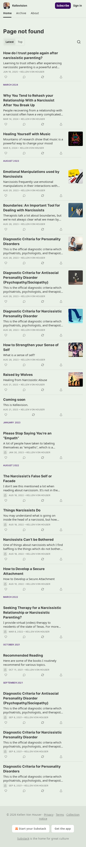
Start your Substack (32, 828)
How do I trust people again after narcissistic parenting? (30, 55)
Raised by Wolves (18, 375)
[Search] (79, 42)
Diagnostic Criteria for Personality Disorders (32, 241)
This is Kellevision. (15, 405)
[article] (43, 65)
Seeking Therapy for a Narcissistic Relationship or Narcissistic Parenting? (32, 612)
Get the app (63, 828)
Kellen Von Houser (32, 71)
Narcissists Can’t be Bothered (28, 540)
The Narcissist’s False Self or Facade (27, 478)
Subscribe (63, 5)
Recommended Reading (23, 655)
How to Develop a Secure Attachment (24, 571)
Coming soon (14, 400)
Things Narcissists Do (21, 510)
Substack (23, 838)
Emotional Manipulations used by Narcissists (31, 174)
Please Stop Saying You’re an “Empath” (27, 435)
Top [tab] (20, 42)
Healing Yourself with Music (26, 134)
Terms (60, 814)
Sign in (77, 5)
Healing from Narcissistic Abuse (25, 380)
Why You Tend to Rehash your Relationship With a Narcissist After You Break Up (28, 100)
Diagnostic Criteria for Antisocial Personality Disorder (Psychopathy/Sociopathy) (31, 277)
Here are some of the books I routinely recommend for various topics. (29, 663)
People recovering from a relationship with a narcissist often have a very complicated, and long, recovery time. (32, 112)
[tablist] (14, 42)
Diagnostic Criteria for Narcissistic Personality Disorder (32, 313)
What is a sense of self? (19, 355)
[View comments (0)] (24, 77)
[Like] (5, 77)
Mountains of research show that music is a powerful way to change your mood (33, 141)
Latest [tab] (10, 42)
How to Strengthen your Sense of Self (31, 347)
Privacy (48, 814)
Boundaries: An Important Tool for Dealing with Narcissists (31, 207)
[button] (7, 13)
